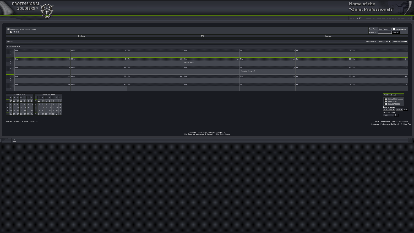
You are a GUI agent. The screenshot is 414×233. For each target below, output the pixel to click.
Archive (404, 124)
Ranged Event (393, 101)
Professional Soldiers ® (18, 29)
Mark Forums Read (382, 121)
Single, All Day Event (395, 99)
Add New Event (399, 42)
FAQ (202, 36)
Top (409, 124)
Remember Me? (401, 29)
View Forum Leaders (400, 121)
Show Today (371, 42)
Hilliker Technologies (222, 134)
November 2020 (13, 47)
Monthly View (383, 42)
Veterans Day (189, 62)
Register (81, 36)
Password (372, 32)
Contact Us (374, 124)
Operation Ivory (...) (247, 71)
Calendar (32, 29)
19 (294, 67)
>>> (10, 53)
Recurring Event (394, 104)
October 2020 (19, 95)
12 (14, 107)
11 (238, 59)
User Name (373, 29)
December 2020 (48, 95)
